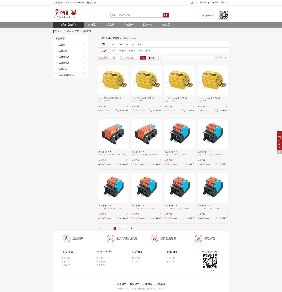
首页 (56, 31)
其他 (139, 44)
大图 (152, 58)
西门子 (147, 51)
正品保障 (77, 238)
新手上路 (66, 261)
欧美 (114, 44)
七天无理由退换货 (126, 238)
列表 (159, 58)
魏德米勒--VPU (105, 152)
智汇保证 (209, 238)
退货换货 (135, 261)
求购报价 (129, 24)
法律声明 (147, 284)
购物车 (216, 2)
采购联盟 (147, 24)
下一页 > (124, 228)
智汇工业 (224, 2)
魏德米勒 (132, 51)
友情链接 (160, 284)
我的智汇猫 (206, 16)
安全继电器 (64, 57)
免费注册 (203, 2)
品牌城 (110, 24)
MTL (140, 51)
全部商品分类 (68, 24)
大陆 (133, 44)
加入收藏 (80, 3)
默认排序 (103, 58)
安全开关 (63, 69)
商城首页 (93, 24)
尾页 (132, 228)
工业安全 (66, 31)
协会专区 (165, 24)
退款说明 (100, 261)
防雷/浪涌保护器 (82, 31)
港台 (127, 44)
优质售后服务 (168, 238)
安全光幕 (63, 51)
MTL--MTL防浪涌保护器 (109, 98)
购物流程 (66, 265)
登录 (195, 2)
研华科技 (122, 51)
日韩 (120, 44)
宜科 (114, 51)
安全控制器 (64, 63)
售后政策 (135, 258)
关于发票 (100, 265)
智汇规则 (170, 258)
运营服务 (170, 261)
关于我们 (121, 284)
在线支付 (100, 258)
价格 (113, 58)
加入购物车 (124, 111)
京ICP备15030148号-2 (158, 289)
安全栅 (62, 45)
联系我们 (134, 284)
